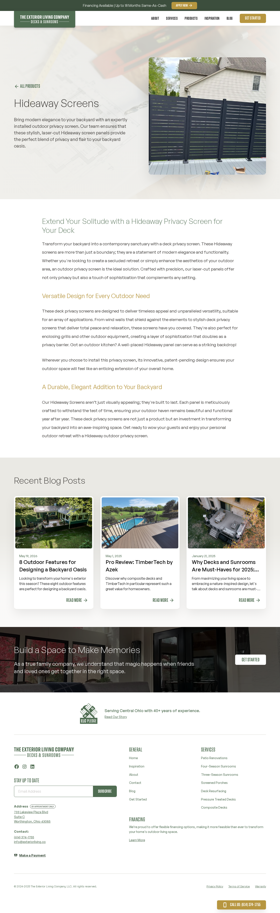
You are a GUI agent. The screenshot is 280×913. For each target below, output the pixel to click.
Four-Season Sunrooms (218, 766)
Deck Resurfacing (213, 791)
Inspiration (212, 18)
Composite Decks (214, 807)
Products (191, 18)
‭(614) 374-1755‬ (24, 837)
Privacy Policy (214, 886)
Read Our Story (116, 717)
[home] (44, 19)
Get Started (138, 799)
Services (172, 18)
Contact (135, 783)
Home (133, 758)
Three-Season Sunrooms (219, 774)
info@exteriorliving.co (30, 842)
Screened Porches (214, 783)
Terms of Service (239, 886)
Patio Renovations (214, 758)
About (155, 18)
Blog (230, 18)
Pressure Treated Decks (218, 799)
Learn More (137, 840)
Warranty (260, 886)
